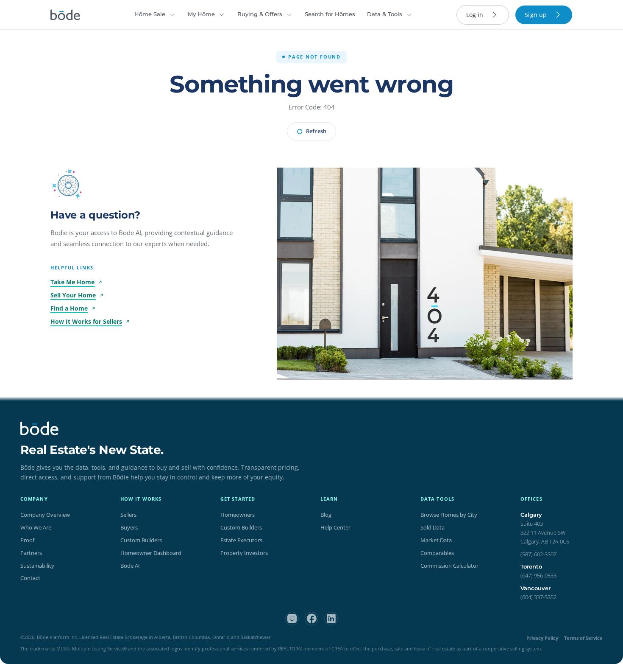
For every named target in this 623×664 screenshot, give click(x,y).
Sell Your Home (73, 295)
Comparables (437, 553)
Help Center (335, 527)
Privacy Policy (542, 638)
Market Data (436, 540)
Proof (27, 540)
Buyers (129, 527)
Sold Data (432, 527)
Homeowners (237, 514)
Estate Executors (241, 540)
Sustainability (37, 565)
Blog (325, 514)
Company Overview (45, 514)
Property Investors (244, 553)
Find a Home (69, 308)
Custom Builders (141, 540)
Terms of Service (583, 638)
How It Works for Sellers (86, 321)
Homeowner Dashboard (150, 553)
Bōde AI (130, 565)
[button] (68, 185)
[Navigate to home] (65, 14)
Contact (30, 578)
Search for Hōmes (330, 14)
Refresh (316, 131)
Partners (31, 553)
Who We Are (35, 527)
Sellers (128, 514)
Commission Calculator (449, 565)
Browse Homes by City (448, 514)
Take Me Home (72, 282)
